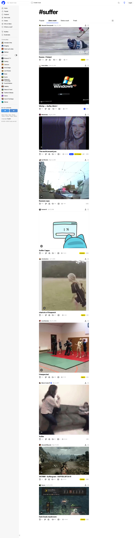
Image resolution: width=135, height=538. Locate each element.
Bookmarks (7, 35)
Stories (6, 20)
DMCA (15, 116)
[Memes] (9, 102)
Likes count (52, 21)
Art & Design (78, 154)
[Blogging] (9, 45)
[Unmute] (41, 102)
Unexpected (44, 374)
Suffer (41, 436)
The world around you (47, 151)
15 (87, 154)
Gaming (82, 479)
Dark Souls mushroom (47, 517)
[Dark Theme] (119, 2)
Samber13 (44, 209)
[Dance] (9, 95)
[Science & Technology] (9, 80)
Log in (130, 3)
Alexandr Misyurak (46, 445)
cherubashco (45, 259)
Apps (10, 115)
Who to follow (8, 24)
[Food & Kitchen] (9, 83)
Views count (65, 21)
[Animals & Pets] (9, 42)
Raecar (43, 485)
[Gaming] (9, 61)
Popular (6, 11)
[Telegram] (14, 110)
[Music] (9, 73)
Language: (6, 118)
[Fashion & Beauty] (9, 92)
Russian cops (44, 201)
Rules (11, 116)
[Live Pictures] (9, 70)
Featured (6, 14)
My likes (6, 31)
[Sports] (9, 77)
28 (87, 479)
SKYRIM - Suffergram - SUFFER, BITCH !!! (55, 477)
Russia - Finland (45, 57)
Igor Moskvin (44, 159)
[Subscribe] (16, 55)
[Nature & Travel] (9, 89)
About (3, 115)
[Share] (85, 25)
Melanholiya (44, 114)
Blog (6, 115)
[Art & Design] (9, 67)
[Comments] (50, 60)
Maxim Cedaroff (45, 383)
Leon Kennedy (45, 320)
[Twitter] (5, 110)
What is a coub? (8, 27)
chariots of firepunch (47, 312)
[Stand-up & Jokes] (9, 48)
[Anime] (9, 55)
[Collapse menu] (19, 535)
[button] (113, 21)
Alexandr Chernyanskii (47, 25)
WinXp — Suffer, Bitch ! (48, 106)
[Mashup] (9, 52)
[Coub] (3, 3)
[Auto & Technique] (9, 98)
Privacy (7, 116)
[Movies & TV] (9, 58)
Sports (83, 59)
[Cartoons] (9, 64)
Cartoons (82, 253)
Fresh (75, 21)
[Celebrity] (9, 86)
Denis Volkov (44, 65)
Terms (3, 116)
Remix (71, 154)
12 (87, 203)
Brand (13, 115)
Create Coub (37, 2)
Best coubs (7, 17)
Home (5, 8)
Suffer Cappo (44, 250)
